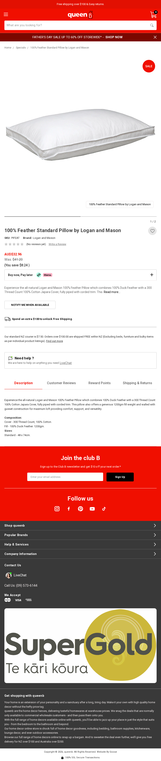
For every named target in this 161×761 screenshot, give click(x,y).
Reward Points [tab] (99, 383)
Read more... (112, 292)
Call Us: (20, 586)
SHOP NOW (114, 37)
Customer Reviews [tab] (61, 383)
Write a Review (57, 244)
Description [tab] (23, 383)
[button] (80, 274)
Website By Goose (107, 751)
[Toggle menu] (5, 14)
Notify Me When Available (30, 304)
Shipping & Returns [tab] (137, 383)
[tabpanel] (80, 134)
